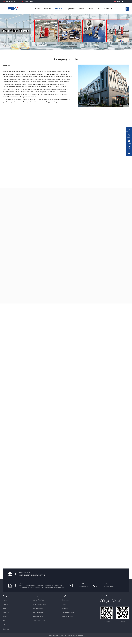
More (34, 625)
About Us (58, 9)
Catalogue (36, 596)
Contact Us (108, 9)
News (91, 9)
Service (82, 9)
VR (99, 9)
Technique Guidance (68, 612)
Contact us (115, 574)
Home (37, 9)
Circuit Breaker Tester (39, 620)
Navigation (7, 596)
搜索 (127, 9)
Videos (64, 604)
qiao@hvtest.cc (10, 1)
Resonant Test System (39, 600)
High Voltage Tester (38, 608)
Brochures (65, 608)
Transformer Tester (38, 616)
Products (47, 9)
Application (70, 9)
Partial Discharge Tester (39, 604)
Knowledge (65, 600)
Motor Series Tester (38, 612)
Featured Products (67, 616)
